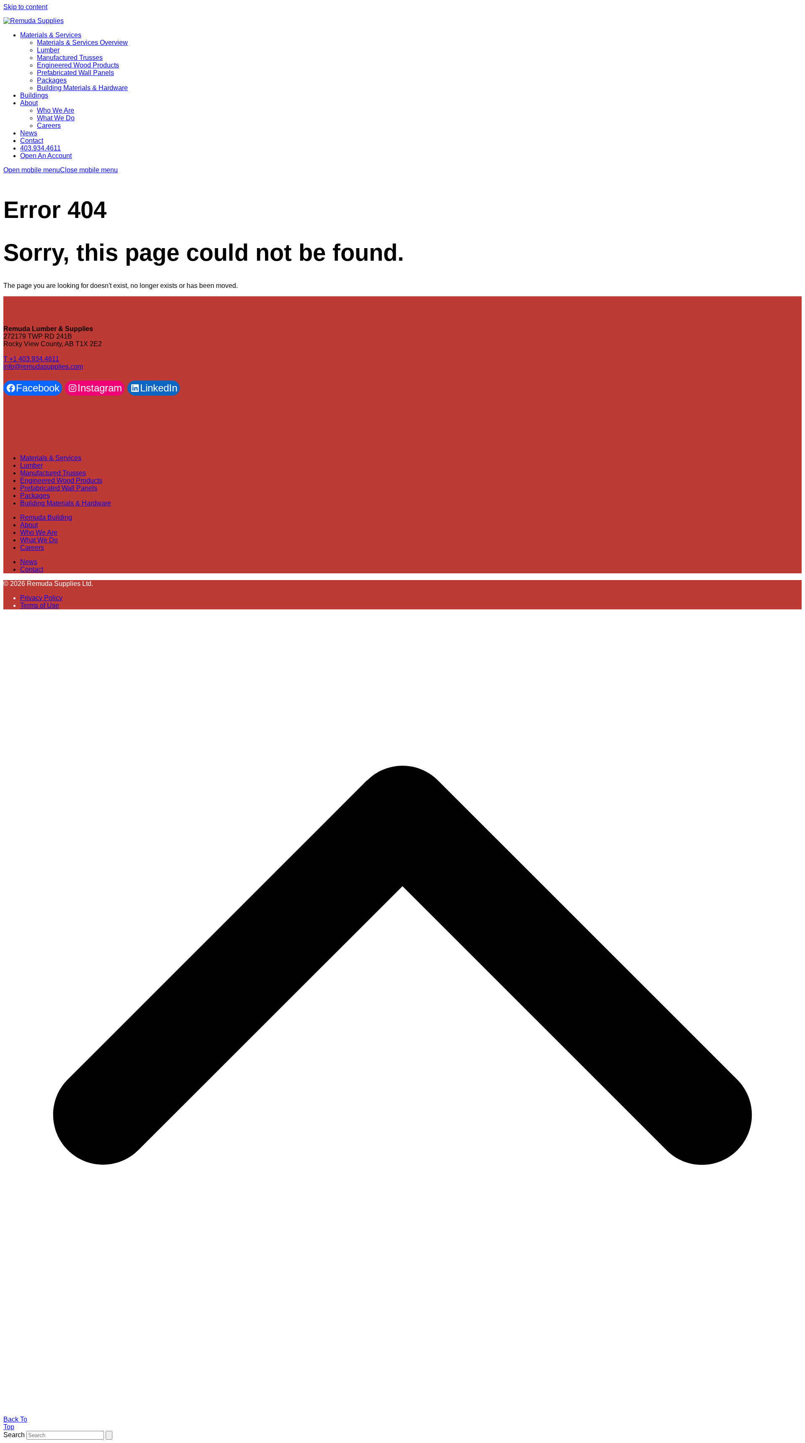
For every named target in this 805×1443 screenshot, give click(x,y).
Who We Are (38, 532)
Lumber (31, 465)
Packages (35, 495)
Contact (31, 569)
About (29, 524)
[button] (60, 170)
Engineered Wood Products (61, 480)
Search (14, 1434)
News (28, 561)
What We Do (39, 540)
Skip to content (25, 6)
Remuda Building (46, 517)
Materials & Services (50, 457)
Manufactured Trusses (53, 473)
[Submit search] (109, 1435)
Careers (32, 547)
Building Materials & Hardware (65, 503)
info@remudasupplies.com (43, 366)
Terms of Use (39, 605)
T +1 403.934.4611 (31, 359)
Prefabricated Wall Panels (58, 488)
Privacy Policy (41, 597)
